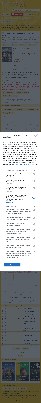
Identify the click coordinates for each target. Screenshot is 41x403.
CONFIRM (12, 264)
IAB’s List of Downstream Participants (23, 164)
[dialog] (20, 201)
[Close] (37, 136)
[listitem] (20, 170)
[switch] (33, 174)
